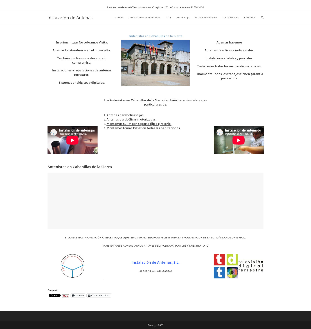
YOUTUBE (180, 245)
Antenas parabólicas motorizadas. (132, 119)
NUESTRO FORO (198, 245)
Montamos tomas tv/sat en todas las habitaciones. (144, 128)
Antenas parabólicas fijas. (125, 115)
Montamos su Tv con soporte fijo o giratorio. (139, 124)
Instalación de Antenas (70, 18)
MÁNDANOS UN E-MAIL (230, 237)
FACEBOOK (166, 245)
